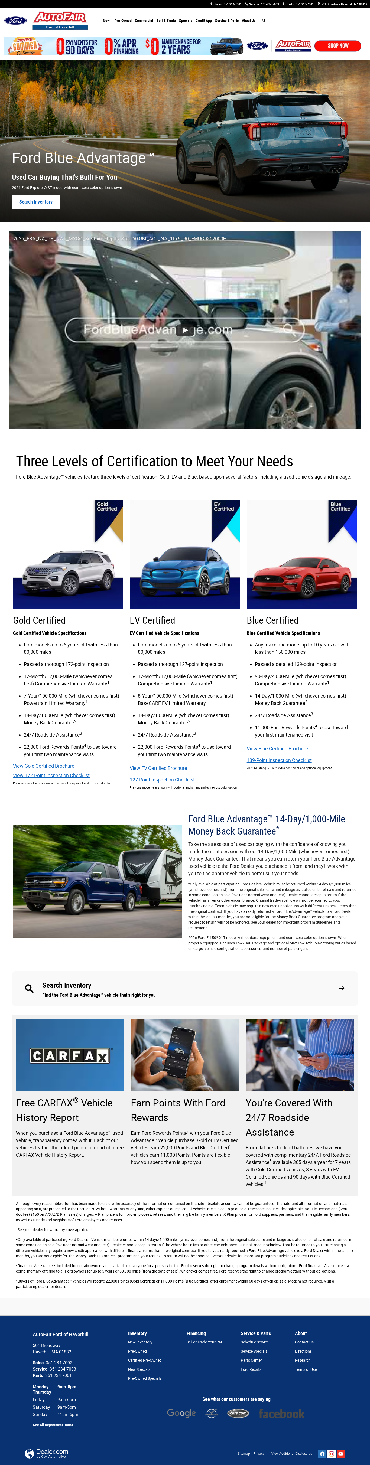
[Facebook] (322, 1454)
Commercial (144, 20)
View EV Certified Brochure (158, 768)
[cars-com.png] (238, 1413)
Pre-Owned (123, 20)
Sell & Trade (166, 20)
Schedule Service (255, 1342)
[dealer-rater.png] (211, 1413)
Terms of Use (306, 1369)
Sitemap (244, 1454)
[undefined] (181, 1413)
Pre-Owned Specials (144, 1378)
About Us (248, 20)
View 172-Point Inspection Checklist (51, 775)
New (106, 20)
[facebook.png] (281, 1413)
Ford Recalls (251, 1369)
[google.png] (181, 1413)
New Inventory (140, 1342)
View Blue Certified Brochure (277, 748)
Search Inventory (36, 202)
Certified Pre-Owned (145, 1360)
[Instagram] (331, 1454)
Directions (303, 1351)
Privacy (259, 1454)
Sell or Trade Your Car (204, 1342)
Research (303, 1360)
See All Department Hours (53, 1425)
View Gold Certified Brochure (43, 766)
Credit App (204, 20)
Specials (185, 20)
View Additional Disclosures (291, 1454)
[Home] (15, 21)
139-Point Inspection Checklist (279, 760)
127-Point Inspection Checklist (162, 780)
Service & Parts (227, 20)
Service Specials (254, 1351)
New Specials (139, 1369)
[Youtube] (341, 1454)
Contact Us (304, 1342)
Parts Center (251, 1360)
